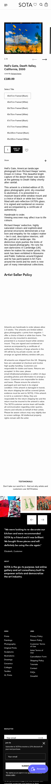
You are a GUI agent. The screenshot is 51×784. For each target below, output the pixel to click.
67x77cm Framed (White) (17, 127)
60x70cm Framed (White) (17, 114)
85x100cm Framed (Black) (18, 133)
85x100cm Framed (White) (18, 139)
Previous (31, 519)
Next (42, 519)
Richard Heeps (16, 73)
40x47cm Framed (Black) (17, 96)
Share (6, 160)
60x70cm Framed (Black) (17, 108)
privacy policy (10, 775)
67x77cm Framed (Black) (17, 121)
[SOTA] (25, 5)
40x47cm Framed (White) (17, 102)
